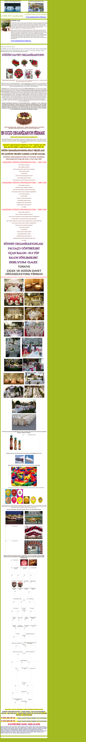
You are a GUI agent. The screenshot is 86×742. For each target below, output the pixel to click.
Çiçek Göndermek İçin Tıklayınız (36, 17)
